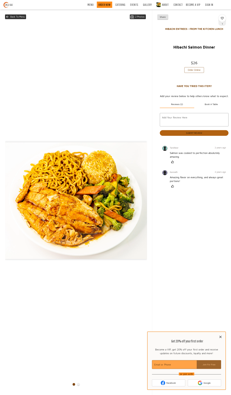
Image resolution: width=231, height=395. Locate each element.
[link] (194, 70)
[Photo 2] (78, 384)
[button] (15, 16)
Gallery (147, 4)
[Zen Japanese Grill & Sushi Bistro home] (17, 5)
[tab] (177, 104)
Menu (91, 4)
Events (134, 4)
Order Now (104, 4)
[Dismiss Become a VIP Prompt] (220, 337)
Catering (120, 4)
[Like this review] (173, 162)
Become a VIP (193, 4)
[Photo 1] (74, 384)
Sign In (209, 4)
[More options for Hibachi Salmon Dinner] (222, 18)
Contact (178, 4)
